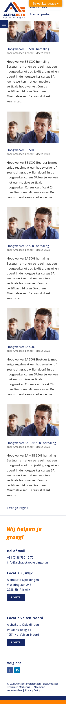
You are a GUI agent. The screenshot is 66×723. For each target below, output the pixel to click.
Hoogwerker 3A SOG (21, 347)
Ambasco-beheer (23, 53)
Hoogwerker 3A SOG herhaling (28, 246)
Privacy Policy (32, 690)
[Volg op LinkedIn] (17, 670)
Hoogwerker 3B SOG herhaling (28, 49)
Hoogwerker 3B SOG (21, 150)
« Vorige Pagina (17, 508)
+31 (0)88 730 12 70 (20, 558)
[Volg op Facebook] (10, 670)
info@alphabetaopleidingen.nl (28, 562)
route (16, 597)
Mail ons (40, 7)
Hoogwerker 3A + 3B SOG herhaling (31, 443)
